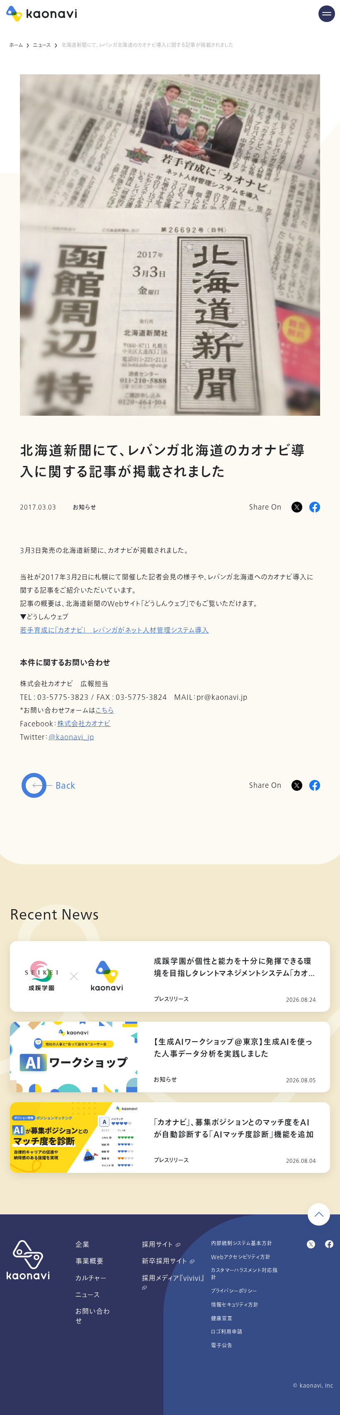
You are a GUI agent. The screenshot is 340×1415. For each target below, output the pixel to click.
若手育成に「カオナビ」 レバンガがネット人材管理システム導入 (114, 630)
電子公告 (222, 1345)
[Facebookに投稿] (314, 507)
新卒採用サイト (165, 1261)
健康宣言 (222, 1318)
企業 (82, 1245)
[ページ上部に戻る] (319, 1214)
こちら (104, 711)
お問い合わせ (92, 1316)
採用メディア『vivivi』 (173, 1278)
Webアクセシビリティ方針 (241, 1257)
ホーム (16, 45)
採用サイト (158, 1245)
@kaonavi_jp (71, 737)
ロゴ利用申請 (227, 1332)
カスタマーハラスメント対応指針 (244, 1274)
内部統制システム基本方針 (241, 1243)
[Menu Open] (326, 13)
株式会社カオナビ (84, 724)
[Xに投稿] (296, 507)
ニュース (42, 45)
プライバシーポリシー (234, 1291)
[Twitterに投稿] (296, 785)
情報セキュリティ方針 (235, 1305)
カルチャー (91, 1278)
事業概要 (89, 1261)
